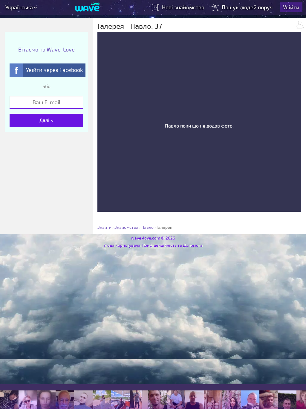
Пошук (247, 7)
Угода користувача (121, 245)
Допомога (193, 245)
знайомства (183, 7)
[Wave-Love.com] (87, 7)
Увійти (291, 7)
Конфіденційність (159, 245)
